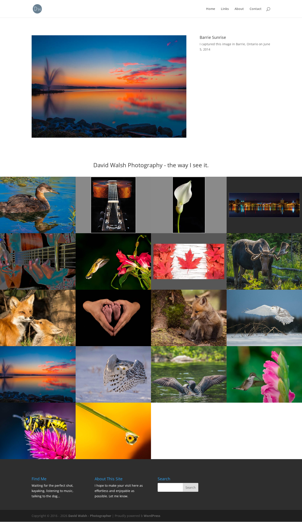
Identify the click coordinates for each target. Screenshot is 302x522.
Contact (256, 9)
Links (225, 9)
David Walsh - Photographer (89, 516)
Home (210, 9)
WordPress (152, 516)
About (239, 9)
